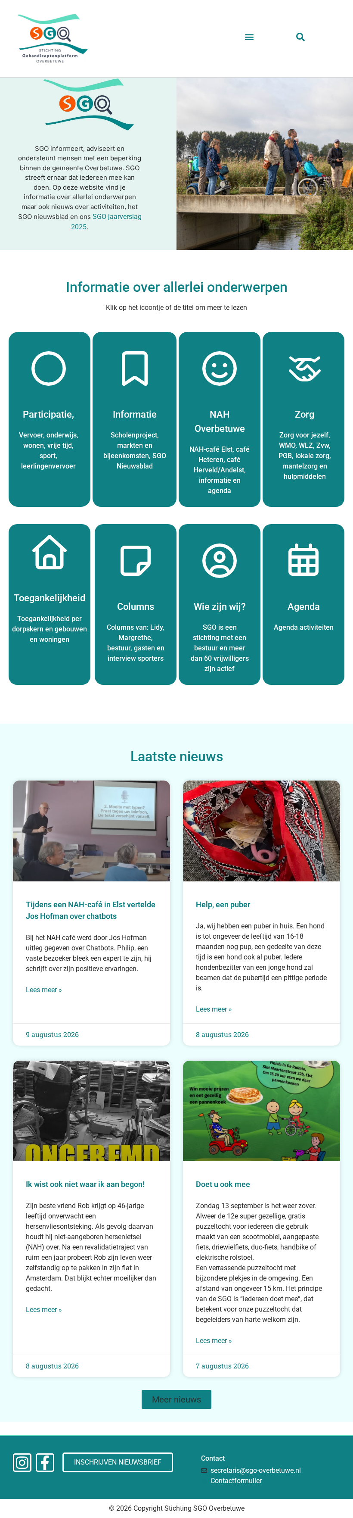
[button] (249, 37)
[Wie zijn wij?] (219, 560)
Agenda (304, 606)
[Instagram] (22, 1462)
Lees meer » (44, 990)
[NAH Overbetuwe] (219, 368)
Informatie (135, 414)
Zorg (304, 414)
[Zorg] (305, 368)
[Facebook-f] (45, 1462)
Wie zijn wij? (220, 606)
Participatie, (48, 414)
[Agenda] (303, 560)
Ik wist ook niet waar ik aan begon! (85, 1184)
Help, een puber (223, 904)
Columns (135, 606)
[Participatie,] (48, 368)
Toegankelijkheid (49, 598)
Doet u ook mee (223, 1184)
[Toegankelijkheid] (49, 552)
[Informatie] (135, 368)
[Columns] (135, 560)
